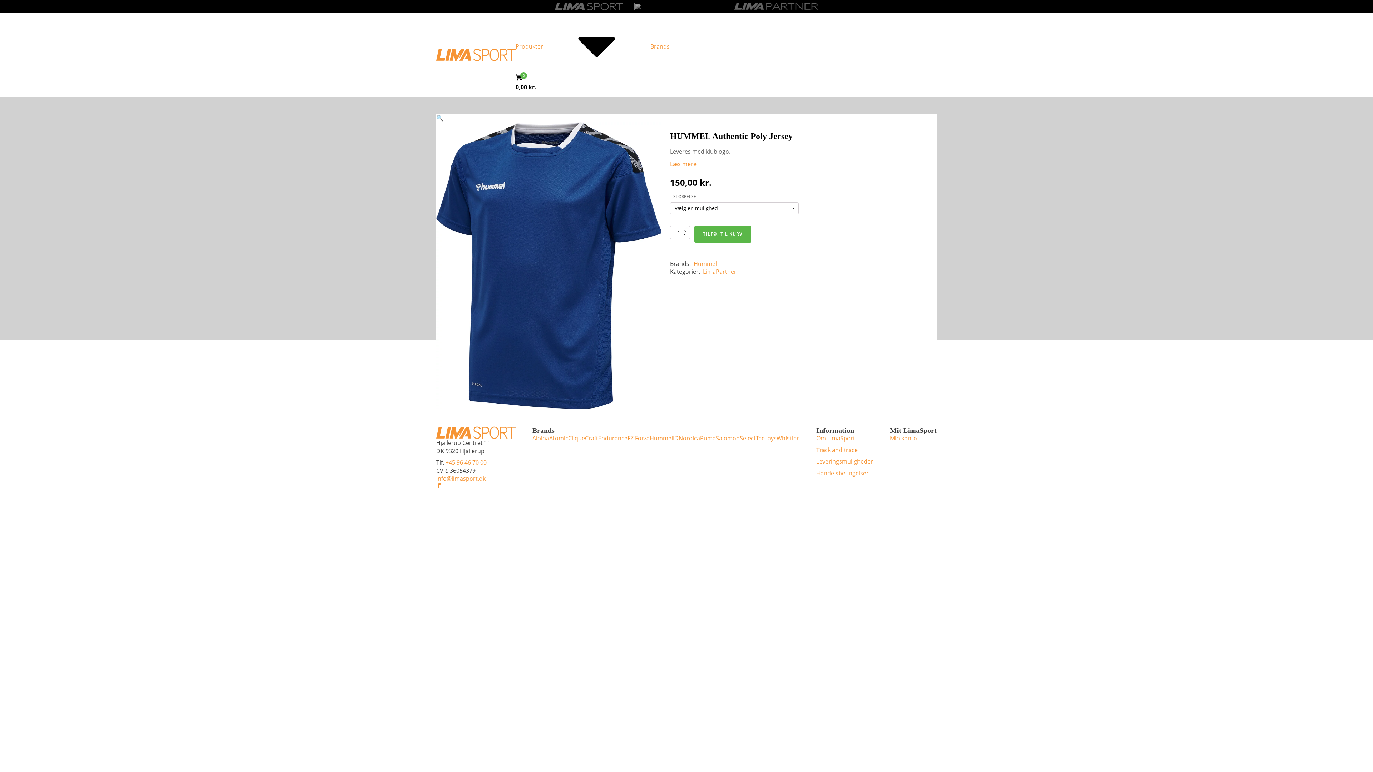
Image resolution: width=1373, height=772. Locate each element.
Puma (708, 438)
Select (748, 438)
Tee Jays (766, 438)
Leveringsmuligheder (844, 461)
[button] (439, 118)
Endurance (613, 438)
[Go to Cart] (521, 78)
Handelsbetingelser (842, 473)
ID (676, 438)
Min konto (903, 438)
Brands (660, 46)
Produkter (529, 46)
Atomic (558, 438)
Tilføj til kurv (723, 234)
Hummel (705, 264)
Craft (591, 438)
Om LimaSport (835, 438)
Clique (576, 438)
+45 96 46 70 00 (466, 462)
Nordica (689, 438)
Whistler (788, 438)
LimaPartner (720, 272)
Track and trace (837, 450)
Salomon (728, 438)
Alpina (540, 438)
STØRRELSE (684, 196)
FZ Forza (639, 438)
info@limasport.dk (461, 478)
